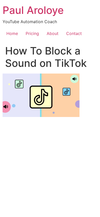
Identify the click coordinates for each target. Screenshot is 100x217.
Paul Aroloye (33, 10)
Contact (74, 33)
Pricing (32, 33)
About (52, 33)
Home (12, 33)
